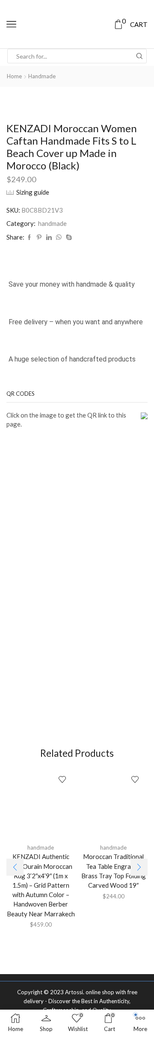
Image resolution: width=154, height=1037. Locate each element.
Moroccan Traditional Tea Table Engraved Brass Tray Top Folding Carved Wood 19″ (113, 871)
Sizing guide (32, 192)
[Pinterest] (39, 237)
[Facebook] (29, 237)
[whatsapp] (59, 237)
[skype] (68, 237)
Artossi (74, 992)
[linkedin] (49, 237)
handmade (42, 76)
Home (14, 76)
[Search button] (139, 56)
